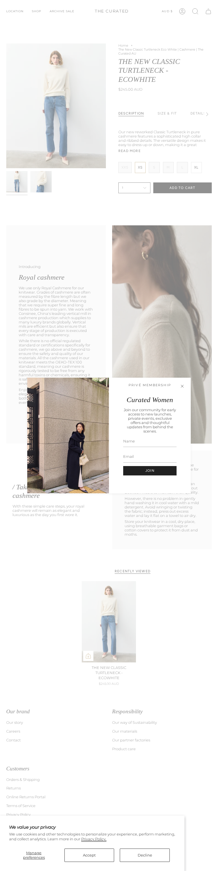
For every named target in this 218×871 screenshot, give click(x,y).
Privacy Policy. (93, 839)
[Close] (182, 386)
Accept (89, 855)
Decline (145, 855)
